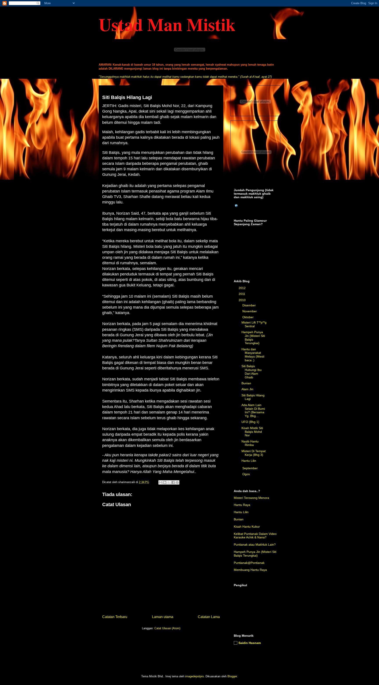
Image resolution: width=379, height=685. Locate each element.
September (250, 468)
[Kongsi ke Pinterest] (177, 482)
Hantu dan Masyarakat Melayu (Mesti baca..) (252, 354)
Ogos (246, 474)
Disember (249, 305)
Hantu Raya (242, 505)
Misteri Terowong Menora (251, 498)
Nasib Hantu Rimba (250, 443)
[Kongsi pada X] (169, 482)
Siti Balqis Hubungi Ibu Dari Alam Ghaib (251, 371)
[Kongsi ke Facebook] (173, 482)
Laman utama (162, 617)
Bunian (246, 383)
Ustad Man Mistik (167, 24)
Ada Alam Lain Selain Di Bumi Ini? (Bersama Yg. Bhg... (253, 410)
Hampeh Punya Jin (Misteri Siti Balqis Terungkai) (255, 553)
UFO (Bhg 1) (250, 422)
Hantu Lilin (248, 460)
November (250, 311)
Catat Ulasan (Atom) (167, 628)
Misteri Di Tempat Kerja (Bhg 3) (253, 453)
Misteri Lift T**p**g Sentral (253, 324)
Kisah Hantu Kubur (247, 526)
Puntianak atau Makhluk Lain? (255, 544)
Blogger (232, 676)
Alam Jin (247, 389)
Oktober (248, 317)
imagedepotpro (194, 676)
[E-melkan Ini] (160, 482)
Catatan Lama (209, 617)
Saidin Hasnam (249, 643)
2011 (242, 294)
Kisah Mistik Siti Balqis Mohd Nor (252, 431)
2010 (243, 300)
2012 (243, 288)
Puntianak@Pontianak (249, 563)
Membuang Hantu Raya (250, 570)
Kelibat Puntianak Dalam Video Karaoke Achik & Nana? (255, 535)
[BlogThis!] (165, 482)
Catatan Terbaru (114, 617)
